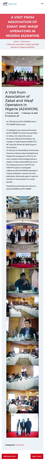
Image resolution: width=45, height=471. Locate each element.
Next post (37, 456)
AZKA (16, 113)
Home (16, 41)
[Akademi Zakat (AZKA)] (10, 4)
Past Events (25, 41)
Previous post (9, 456)
